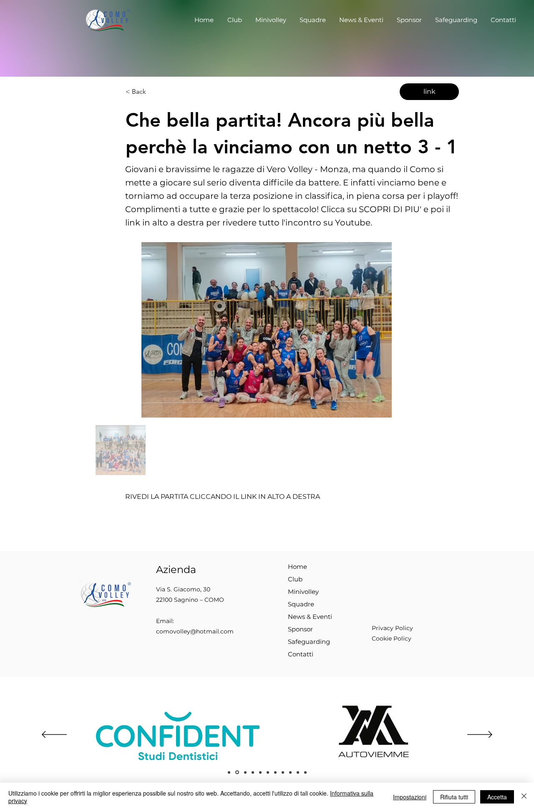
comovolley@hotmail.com (195, 631)
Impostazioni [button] (409, 797)
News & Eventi (310, 617)
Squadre (301, 604)
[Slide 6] (253, 772)
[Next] (479, 735)
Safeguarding (309, 642)
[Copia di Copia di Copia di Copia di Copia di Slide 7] (298, 772)
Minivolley (303, 592)
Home (297, 567)
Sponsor (300, 629)
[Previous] (54, 735)
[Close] (524, 796)
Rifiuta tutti (454, 797)
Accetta (497, 797)
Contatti (300, 654)
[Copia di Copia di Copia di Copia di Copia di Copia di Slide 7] (305, 772)
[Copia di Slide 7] (268, 772)
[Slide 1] (229, 772)
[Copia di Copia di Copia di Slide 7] (283, 772)
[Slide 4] (245, 772)
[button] (234, 20)
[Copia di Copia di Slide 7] (275, 772)
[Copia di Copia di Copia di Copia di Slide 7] (290, 772)
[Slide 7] (260, 772)
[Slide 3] (237, 772)
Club (295, 579)
